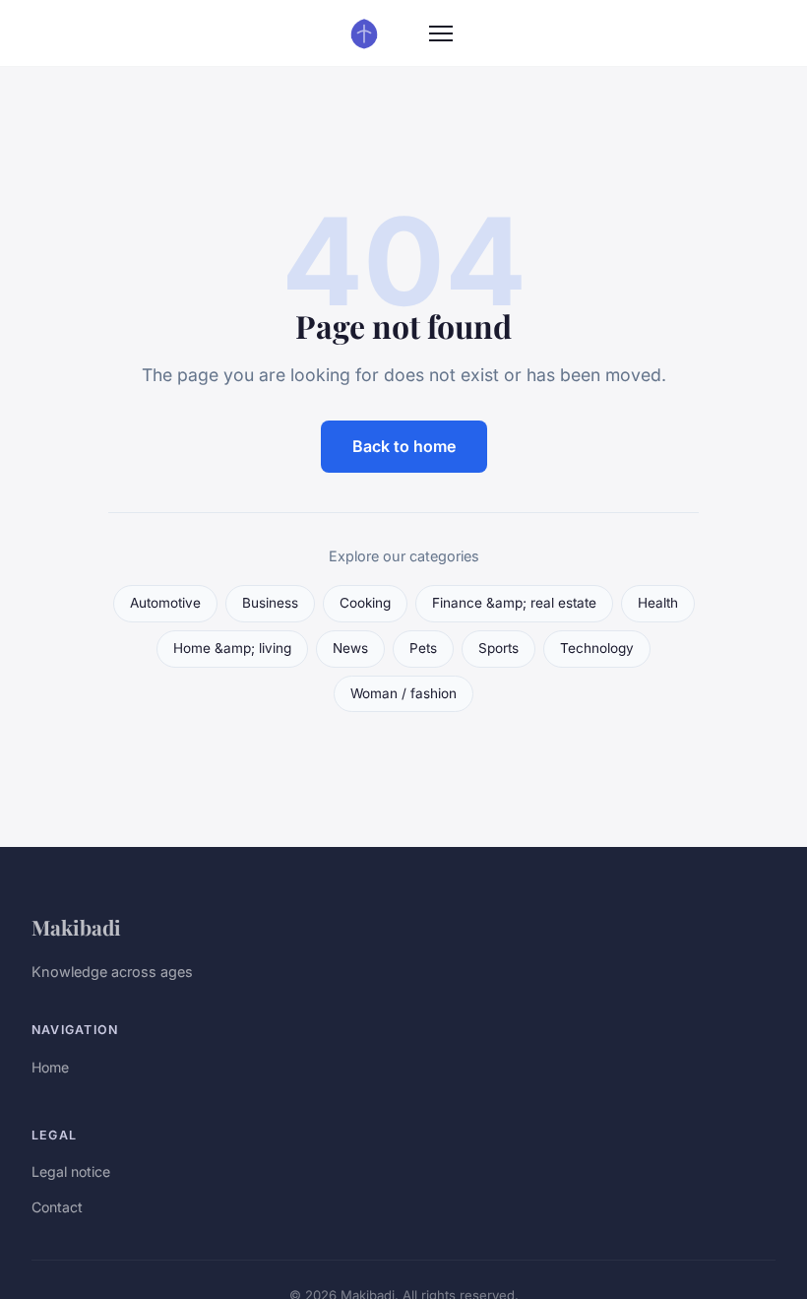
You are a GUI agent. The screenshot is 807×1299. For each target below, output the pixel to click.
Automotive (165, 603)
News (350, 648)
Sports (498, 648)
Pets (423, 648)
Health (658, 603)
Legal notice (70, 1171)
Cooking (365, 603)
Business (270, 603)
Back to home (404, 446)
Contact (57, 1207)
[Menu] (441, 33)
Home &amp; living (232, 648)
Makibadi (76, 927)
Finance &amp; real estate (514, 603)
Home (50, 1067)
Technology (597, 648)
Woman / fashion (403, 693)
